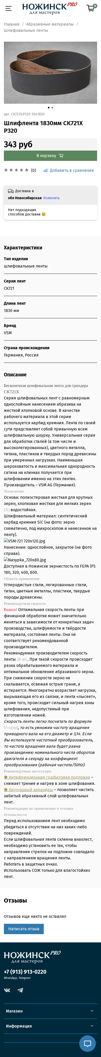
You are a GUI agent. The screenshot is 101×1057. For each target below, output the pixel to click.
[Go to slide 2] (52, 107)
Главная (11, 24)
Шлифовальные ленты (26, 30)
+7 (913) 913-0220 (25, 972)
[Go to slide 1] (48, 107)
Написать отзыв (23, 928)
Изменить (51, 198)
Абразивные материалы (50, 24)
